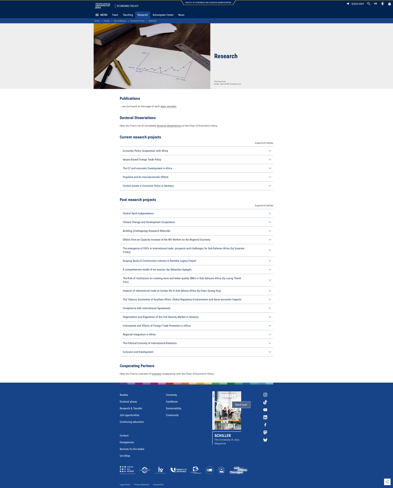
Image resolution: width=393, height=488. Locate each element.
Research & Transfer (131, 408)
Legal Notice (125, 484)
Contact (124, 435)
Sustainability (173, 408)
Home (96, 21)
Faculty (106, 21)
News (181, 14)
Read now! (241, 404)
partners (156, 373)
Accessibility (158, 484)
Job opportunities (129, 415)
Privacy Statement (141, 484)
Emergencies (127, 442)
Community (172, 415)
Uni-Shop (125, 455)
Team (115, 14)
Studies (124, 394)
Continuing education (132, 421)
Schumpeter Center (163, 14)
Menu (103, 14)
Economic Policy (128, 6)
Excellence (172, 401)
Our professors (120, 21)
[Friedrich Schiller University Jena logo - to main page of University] (102, 5)
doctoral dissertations (169, 125)
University (171, 394)
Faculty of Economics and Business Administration (208, 3)
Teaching (128, 14)
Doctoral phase (128, 401)
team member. (169, 106)
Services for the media (132, 449)
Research (143, 14)
